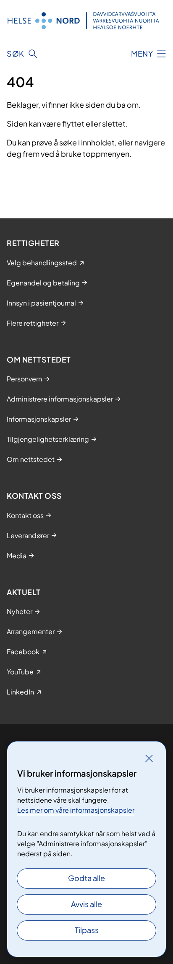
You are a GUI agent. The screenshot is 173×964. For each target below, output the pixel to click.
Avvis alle (86, 904)
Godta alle (86, 878)
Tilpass (87, 930)
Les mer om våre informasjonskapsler (75, 810)
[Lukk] (149, 758)
